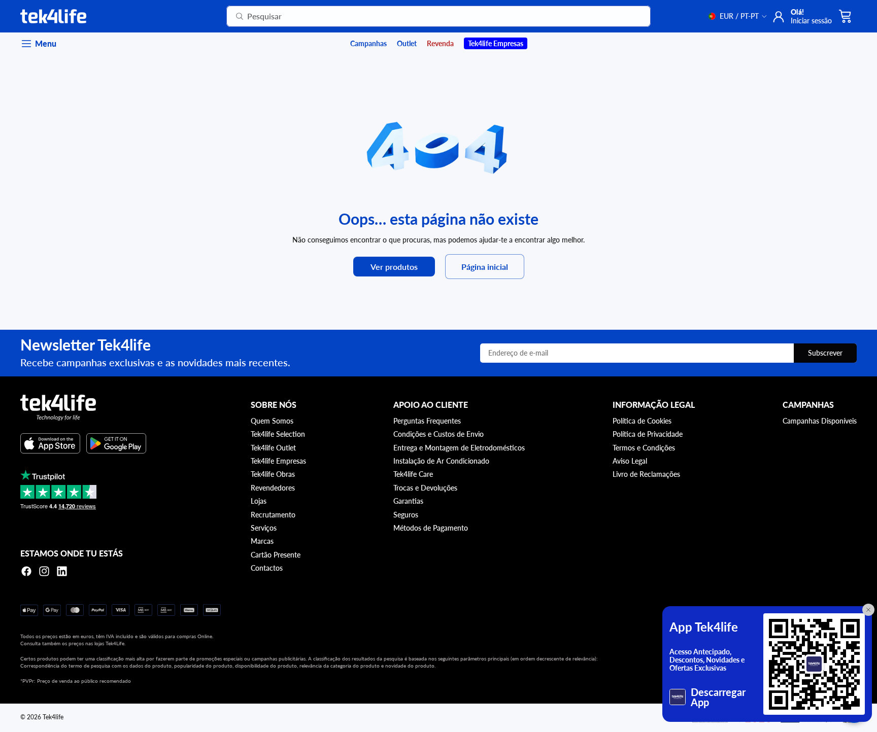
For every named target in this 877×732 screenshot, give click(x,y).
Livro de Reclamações (646, 474)
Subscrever (825, 352)
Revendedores (273, 487)
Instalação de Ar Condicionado (441, 461)
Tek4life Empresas (278, 461)
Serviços (264, 528)
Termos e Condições (644, 447)
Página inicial (484, 266)
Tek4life (53, 717)
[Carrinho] (845, 16)
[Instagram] (44, 571)
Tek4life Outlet (273, 447)
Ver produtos (394, 266)
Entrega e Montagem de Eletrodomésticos (459, 447)
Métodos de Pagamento (430, 528)
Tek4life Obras (273, 474)
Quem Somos (272, 420)
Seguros (405, 514)
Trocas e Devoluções (425, 487)
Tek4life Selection (278, 434)
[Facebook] (26, 571)
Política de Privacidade (648, 434)
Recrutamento (273, 514)
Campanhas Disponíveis (820, 420)
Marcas (262, 541)
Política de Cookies (642, 420)
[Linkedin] (62, 571)
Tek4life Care (413, 474)
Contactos (267, 568)
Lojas (258, 501)
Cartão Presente (275, 554)
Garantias (408, 501)
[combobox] (426, 16)
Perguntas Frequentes (427, 420)
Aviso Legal (630, 461)
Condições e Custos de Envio (438, 434)
